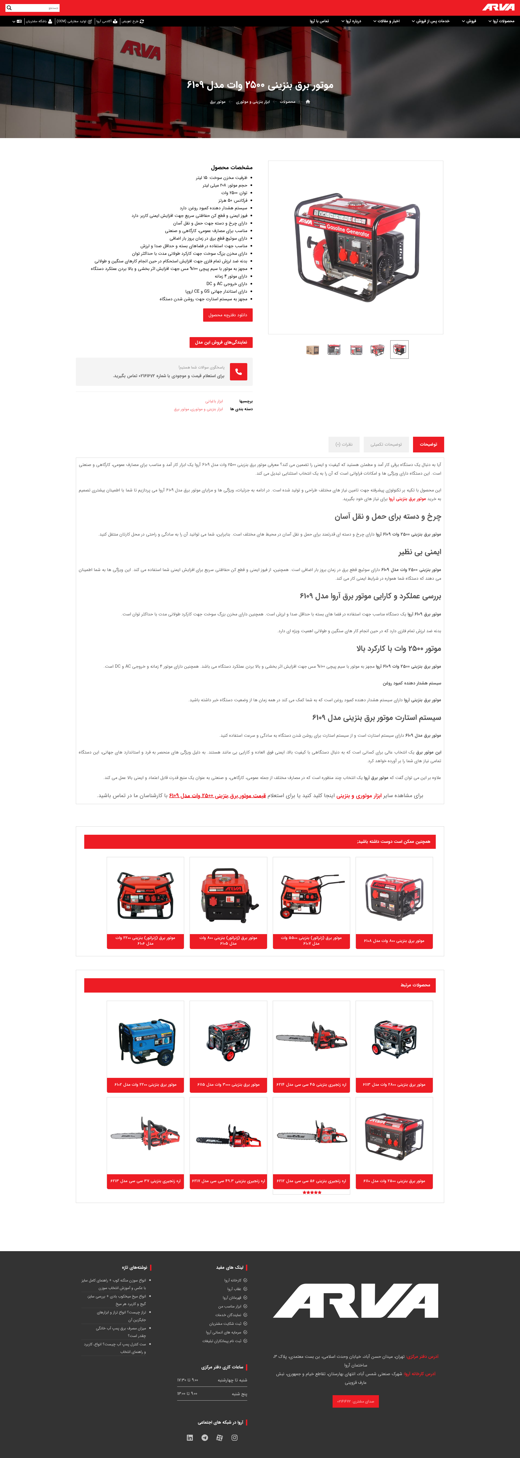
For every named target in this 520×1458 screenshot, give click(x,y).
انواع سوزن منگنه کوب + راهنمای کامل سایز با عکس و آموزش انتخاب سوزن (114, 1284)
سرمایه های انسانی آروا (223, 1332)
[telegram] (205, 1437)
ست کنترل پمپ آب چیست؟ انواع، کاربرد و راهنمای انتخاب (115, 1348)
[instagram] (234, 1437)
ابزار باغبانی (214, 401)
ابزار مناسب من (229, 1306)
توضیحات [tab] (428, 444)
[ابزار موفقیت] (498, 8)
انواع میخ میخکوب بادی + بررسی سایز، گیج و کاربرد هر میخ (116, 1300)
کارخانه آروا (233, 1280)
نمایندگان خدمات (228, 1315)
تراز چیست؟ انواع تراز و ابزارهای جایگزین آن (121, 1316)
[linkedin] (190, 1437)
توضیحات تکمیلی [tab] (386, 444)
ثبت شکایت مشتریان (225, 1324)
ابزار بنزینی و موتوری (207, 409)
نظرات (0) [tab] (344, 444)
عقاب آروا (234, 1289)
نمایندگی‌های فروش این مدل (221, 342)
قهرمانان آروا (232, 1298)
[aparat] (219, 1437)
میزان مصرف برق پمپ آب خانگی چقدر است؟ (121, 1332)
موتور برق (181, 409)
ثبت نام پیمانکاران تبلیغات (221, 1341)
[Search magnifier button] (9, 8)
